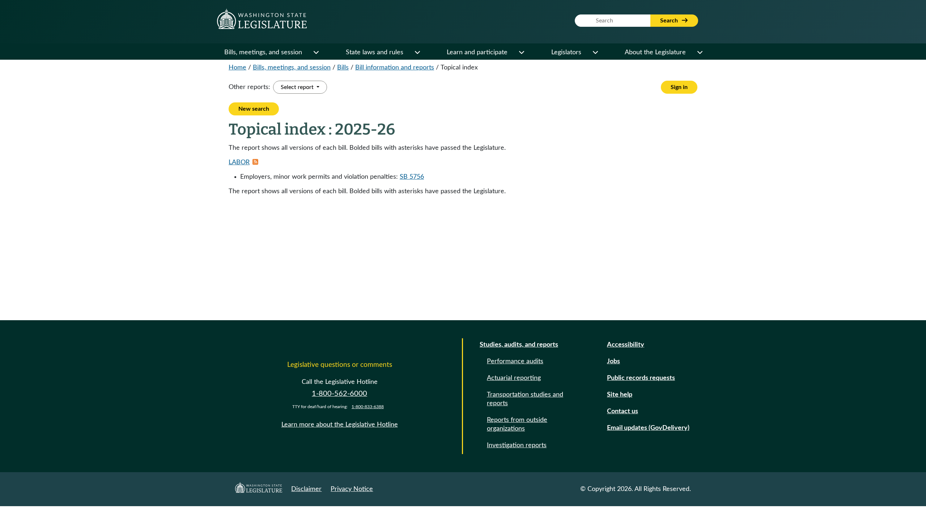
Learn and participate (477, 52)
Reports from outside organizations (517, 424)
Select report (298, 87)
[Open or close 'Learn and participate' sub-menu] (521, 52)
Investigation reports (517, 445)
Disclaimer (306, 489)
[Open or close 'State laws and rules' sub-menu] (417, 52)
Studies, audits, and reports (519, 345)
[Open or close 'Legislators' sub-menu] (595, 52)
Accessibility (625, 345)
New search (253, 109)
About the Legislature (655, 52)
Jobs (613, 361)
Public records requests (641, 378)
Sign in (679, 87)
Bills (343, 67)
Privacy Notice (352, 489)
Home (237, 67)
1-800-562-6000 (339, 393)
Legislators (566, 52)
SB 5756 (412, 177)
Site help (619, 394)
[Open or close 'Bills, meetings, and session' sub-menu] (315, 52)
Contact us (622, 411)
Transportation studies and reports (525, 399)
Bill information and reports (394, 67)
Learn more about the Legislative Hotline (339, 425)
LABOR (239, 162)
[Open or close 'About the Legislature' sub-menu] (699, 52)
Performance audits (515, 361)
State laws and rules (374, 52)
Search (669, 21)
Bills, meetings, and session (263, 52)
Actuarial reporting (514, 378)
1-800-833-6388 (368, 406)
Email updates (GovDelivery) (648, 428)
